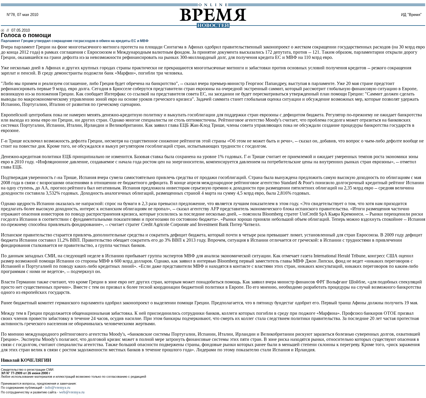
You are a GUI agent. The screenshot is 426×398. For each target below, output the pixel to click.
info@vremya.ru (57, 387)
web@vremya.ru (72, 392)
